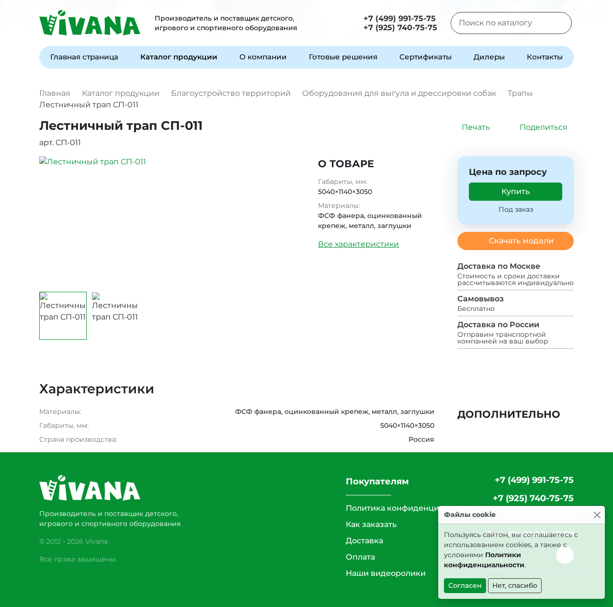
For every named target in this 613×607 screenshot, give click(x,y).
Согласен (465, 585)
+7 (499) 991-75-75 (399, 18)
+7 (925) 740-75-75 (400, 27)
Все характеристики (358, 244)
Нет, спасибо (514, 585)
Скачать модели (521, 240)
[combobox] (499, 23)
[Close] (597, 515)
